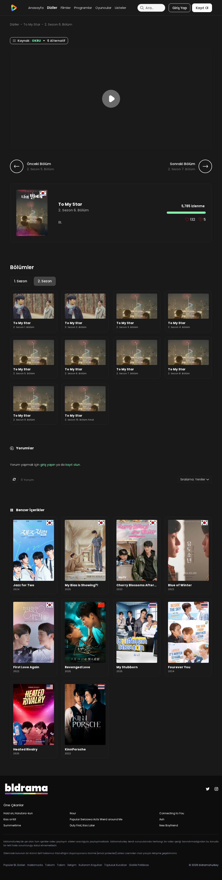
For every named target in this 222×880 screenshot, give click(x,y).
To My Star (31, 24)
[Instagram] (216, 789)
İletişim (72, 865)
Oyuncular (103, 7)
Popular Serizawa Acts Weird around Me (96, 819)
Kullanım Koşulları (90, 865)
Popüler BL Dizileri (14, 865)
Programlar (83, 7)
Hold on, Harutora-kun (18, 813)
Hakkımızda (35, 865)
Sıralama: (192, 479)
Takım (61, 865)
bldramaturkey (209, 865)
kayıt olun (72, 464)
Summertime (12, 825)
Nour (73, 813)
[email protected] (107, 853)
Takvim (50, 865)
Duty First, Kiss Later (82, 825)
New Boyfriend (168, 825)
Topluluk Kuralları (115, 865)
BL (60, 222)
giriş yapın (47, 464)
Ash (161, 819)
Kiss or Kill (9, 819)
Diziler (52, 7)
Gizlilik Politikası (139, 865)
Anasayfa (36, 7)
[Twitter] (208, 789)
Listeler (120, 7)
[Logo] (14, 7)
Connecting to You (171, 813)
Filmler (66, 7)
